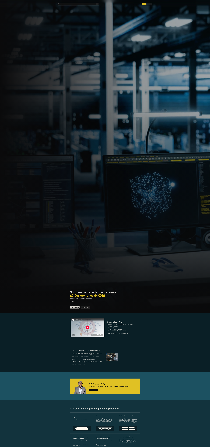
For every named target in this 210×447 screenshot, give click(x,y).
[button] (74, 4)
